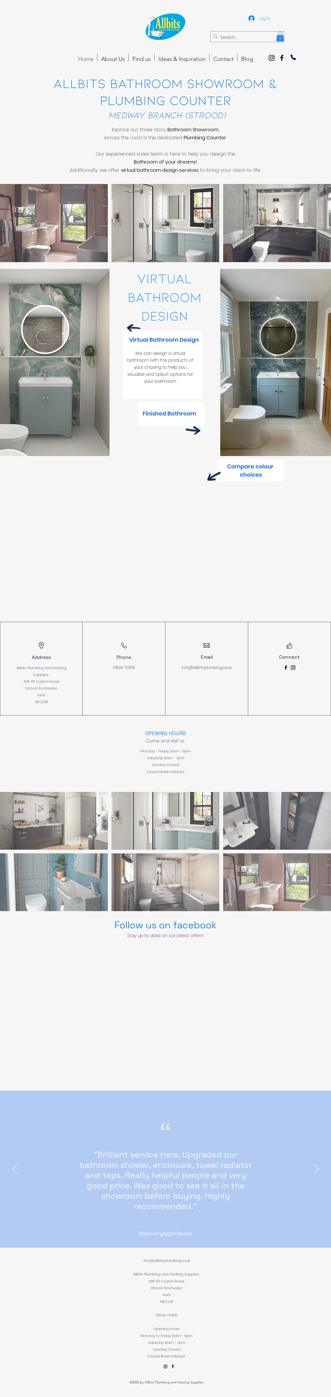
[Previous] (14, 1169)
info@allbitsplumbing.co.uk (206, 667)
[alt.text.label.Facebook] (282, 58)
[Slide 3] (170, 1235)
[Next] (316, 1169)
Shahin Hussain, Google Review (165, 1224)
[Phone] (293, 57)
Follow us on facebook (165, 925)
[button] (280, 37)
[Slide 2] (166, 1236)
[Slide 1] (161, 1235)
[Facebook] (286, 668)
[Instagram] (272, 58)
